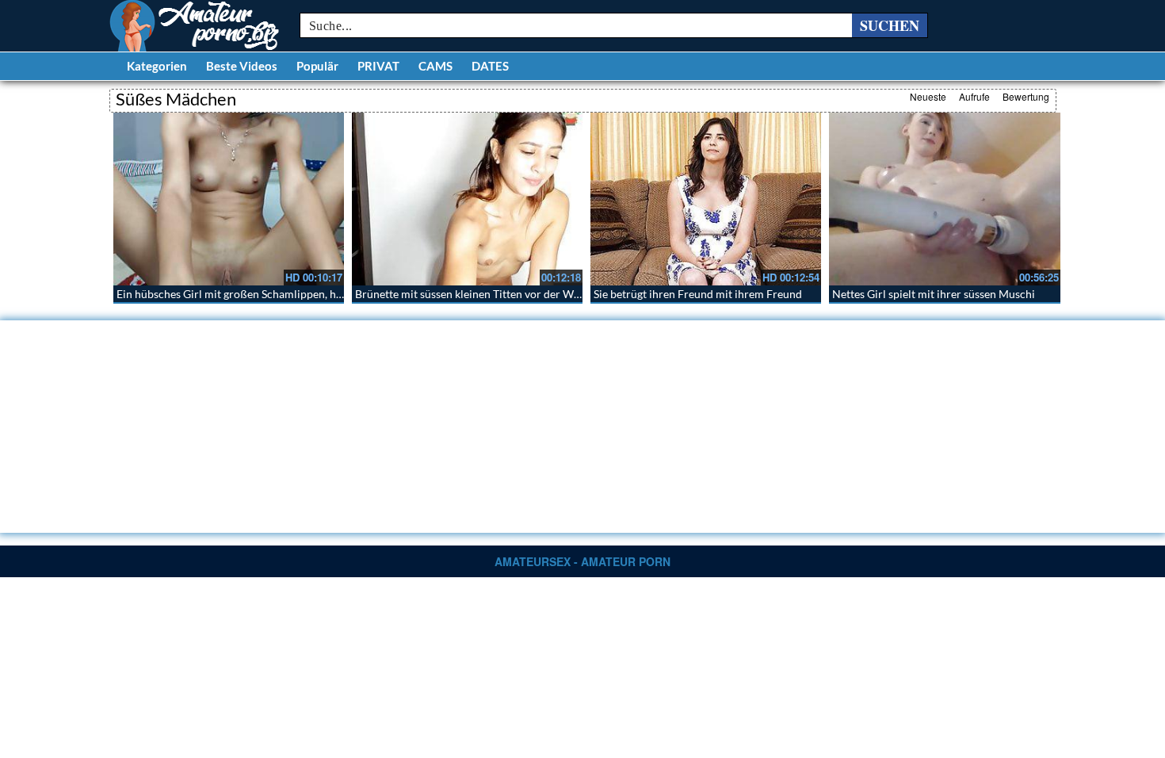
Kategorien (157, 66)
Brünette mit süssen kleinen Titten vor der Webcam (480, 294)
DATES (490, 66)
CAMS (435, 66)
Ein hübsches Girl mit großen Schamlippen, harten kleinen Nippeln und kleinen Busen (325, 294)
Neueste (928, 96)
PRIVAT (378, 66)
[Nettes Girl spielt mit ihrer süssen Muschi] (944, 199)
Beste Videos (241, 66)
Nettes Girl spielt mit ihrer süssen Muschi (933, 294)
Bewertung (1026, 96)
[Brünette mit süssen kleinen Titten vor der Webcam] (467, 199)
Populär (317, 66)
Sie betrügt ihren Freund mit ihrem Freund (698, 294)
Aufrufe (974, 96)
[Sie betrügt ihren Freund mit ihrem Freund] (705, 199)
